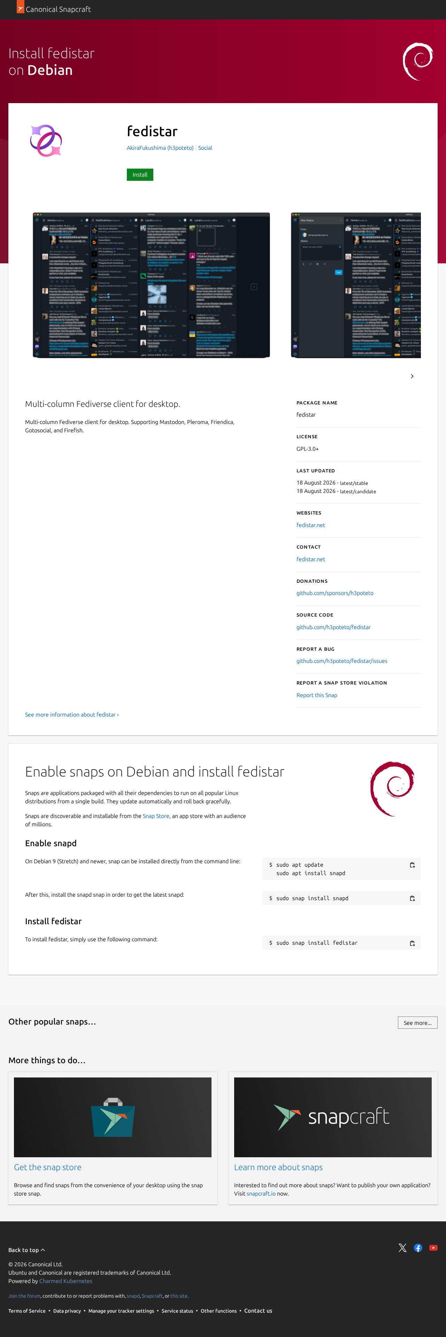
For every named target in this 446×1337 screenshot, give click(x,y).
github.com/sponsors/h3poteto (335, 593)
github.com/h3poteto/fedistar (334, 627)
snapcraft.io (261, 1193)
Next (412, 376)
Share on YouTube (433, 1248)
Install (140, 174)
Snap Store (156, 816)
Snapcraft (152, 1296)
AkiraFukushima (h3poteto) (161, 148)
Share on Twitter (403, 1248)
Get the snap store (48, 1167)
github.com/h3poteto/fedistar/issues (342, 661)
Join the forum (24, 1296)
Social (205, 148)
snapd (133, 1296)
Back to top (24, 1250)
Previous (393, 376)
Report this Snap (317, 695)
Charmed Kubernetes (65, 1281)
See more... (418, 1023)
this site (178, 1296)
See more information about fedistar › (72, 714)
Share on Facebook (418, 1248)
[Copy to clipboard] (412, 865)
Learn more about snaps (278, 1167)
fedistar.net (311, 525)
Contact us (258, 1310)
